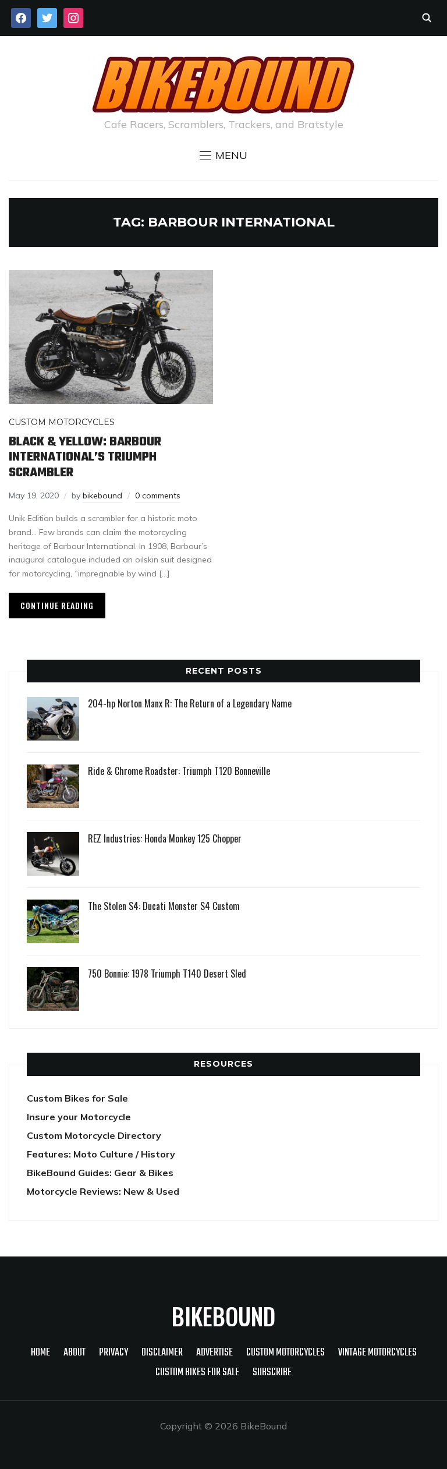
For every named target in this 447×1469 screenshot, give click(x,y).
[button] (223, 155)
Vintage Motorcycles (377, 1352)
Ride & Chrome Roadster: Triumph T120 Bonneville (179, 771)
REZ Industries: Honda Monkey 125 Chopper (165, 838)
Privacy (113, 1352)
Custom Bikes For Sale (197, 1372)
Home (40, 1352)
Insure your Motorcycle (79, 1117)
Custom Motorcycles (62, 422)
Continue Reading (57, 605)
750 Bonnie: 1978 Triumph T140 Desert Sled (167, 973)
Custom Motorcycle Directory (94, 1135)
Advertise (214, 1352)
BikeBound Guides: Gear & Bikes (100, 1172)
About (74, 1352)
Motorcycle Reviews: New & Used (103, 1191)
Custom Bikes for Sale (77, 1098)
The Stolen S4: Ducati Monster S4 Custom (164, 906)
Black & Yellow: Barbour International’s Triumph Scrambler (85, 457)
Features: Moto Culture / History (101, 1154)
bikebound (102, 495)
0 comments (157, 495)
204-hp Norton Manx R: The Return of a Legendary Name (190, 703)
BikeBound (223, 1315)
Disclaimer (162, 1352)
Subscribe (272, 1372)
